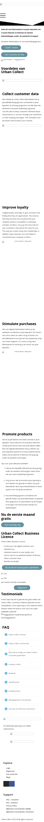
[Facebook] (12, 784)
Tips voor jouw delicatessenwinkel (14, 463)
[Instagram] (6, 784)
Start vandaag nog (12, 525)
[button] (3, 610)
